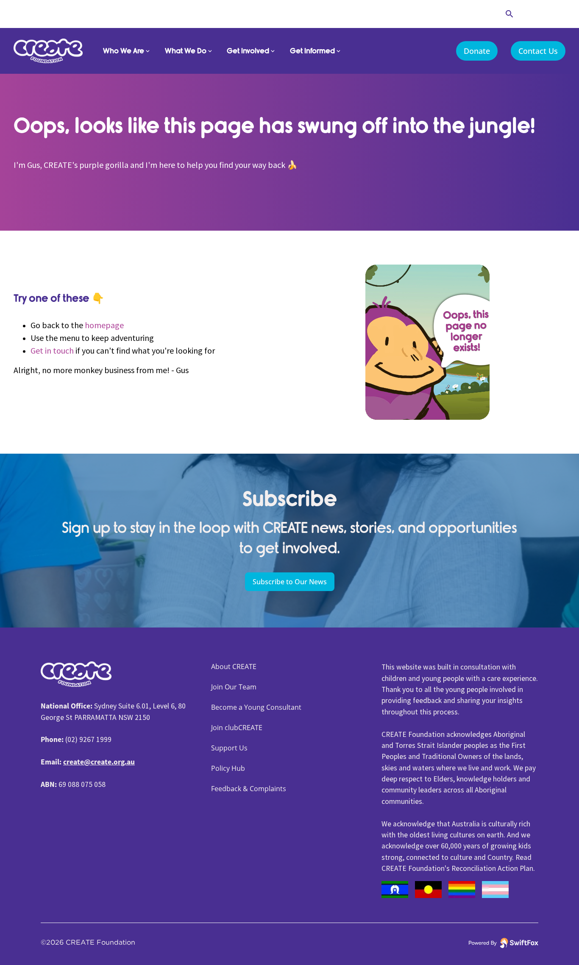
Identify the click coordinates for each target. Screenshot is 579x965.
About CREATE (233, 666)
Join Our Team (233, 687)
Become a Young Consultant (256, 707)
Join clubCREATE (236, 727)
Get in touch (52, 350)
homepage (104, 325)
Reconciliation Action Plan (492, 868)
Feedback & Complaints (248, 788)
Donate (477, 51)
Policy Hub (228, 768)
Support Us (229, 748)
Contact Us (538, 51)
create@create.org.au (99, 762)
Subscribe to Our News (290, 581)
